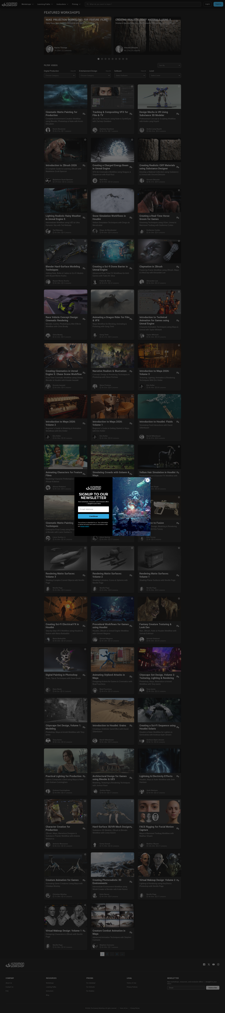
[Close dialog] (148, 480)
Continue (93, 516)
